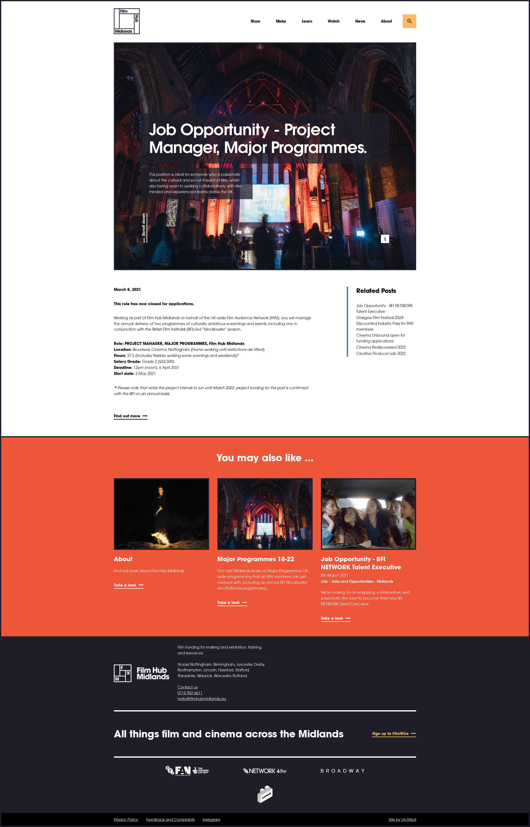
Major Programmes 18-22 (255, 559)
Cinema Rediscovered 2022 (381, 347)
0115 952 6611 (190, 693)
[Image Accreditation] (385, 239)
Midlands (385, 581)
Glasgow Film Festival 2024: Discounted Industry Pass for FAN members (384, 323)
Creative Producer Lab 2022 (381, 353)
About (123, 559)
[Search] (409, 21)
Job (324, 581)
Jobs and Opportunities (352, 581)
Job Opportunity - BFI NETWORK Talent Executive (384, 308)
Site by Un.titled (402, 819)
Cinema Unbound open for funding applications (380, 338)
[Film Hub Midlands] (127, 21)
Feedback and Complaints (170, 819)
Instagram (211, 819)
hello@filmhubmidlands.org (202, 699)
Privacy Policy (126, 819)
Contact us (188, 687)
